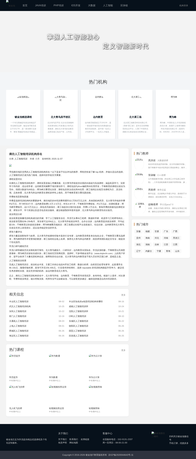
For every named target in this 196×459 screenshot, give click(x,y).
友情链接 (85, 439)
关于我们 (62, 439)
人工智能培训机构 (37, 172)
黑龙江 (176, 238)
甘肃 (157, 231)
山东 (177, 251)
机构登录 (183, 5)
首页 (25, 5)
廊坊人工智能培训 (19, 183)
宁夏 (159, 251)
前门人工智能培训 (17, 316)
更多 (123, 295)
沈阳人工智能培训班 (78, 311)
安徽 (138, 231)
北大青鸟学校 (69, 183)
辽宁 (138, 251)
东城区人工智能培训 (78, 321)
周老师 (152, 189)
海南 (147, 238)
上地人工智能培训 (17, 326)
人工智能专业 (56, 218)
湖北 (138, 244)
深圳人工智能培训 (17, 311)
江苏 (166, 244)
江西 (175, 244)
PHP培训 (59, 5)
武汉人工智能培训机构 (20, 306)
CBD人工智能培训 (77, 316)
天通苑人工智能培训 (18, 321)
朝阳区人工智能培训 (78, 326)
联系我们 (73, 439)
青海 (168, 251)
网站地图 (73, 442)
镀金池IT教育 (18, 432)
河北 (157, 238)
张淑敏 (152, 175)
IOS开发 (75, 5)
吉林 (157, 244)
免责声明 (62, 442)
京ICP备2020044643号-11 (120, 455)
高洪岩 (152, 160)
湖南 (147, 244)
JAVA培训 (40, 5)
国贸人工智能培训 (77, 331)
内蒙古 (148, 251)
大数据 (91, 5)
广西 (175, 231)
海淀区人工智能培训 (18, 335)
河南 (166, 238)
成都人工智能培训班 (78, 306)
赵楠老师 (153, 204)
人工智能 (108, 5)
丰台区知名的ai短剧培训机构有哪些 (86, 301)
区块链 (124, 5)
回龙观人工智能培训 (78, 335)
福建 (147, 231)
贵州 (138, 238)
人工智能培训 (21, 159)
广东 (166, 231)
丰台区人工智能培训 (18, 301)
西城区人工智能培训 (18, 331)
